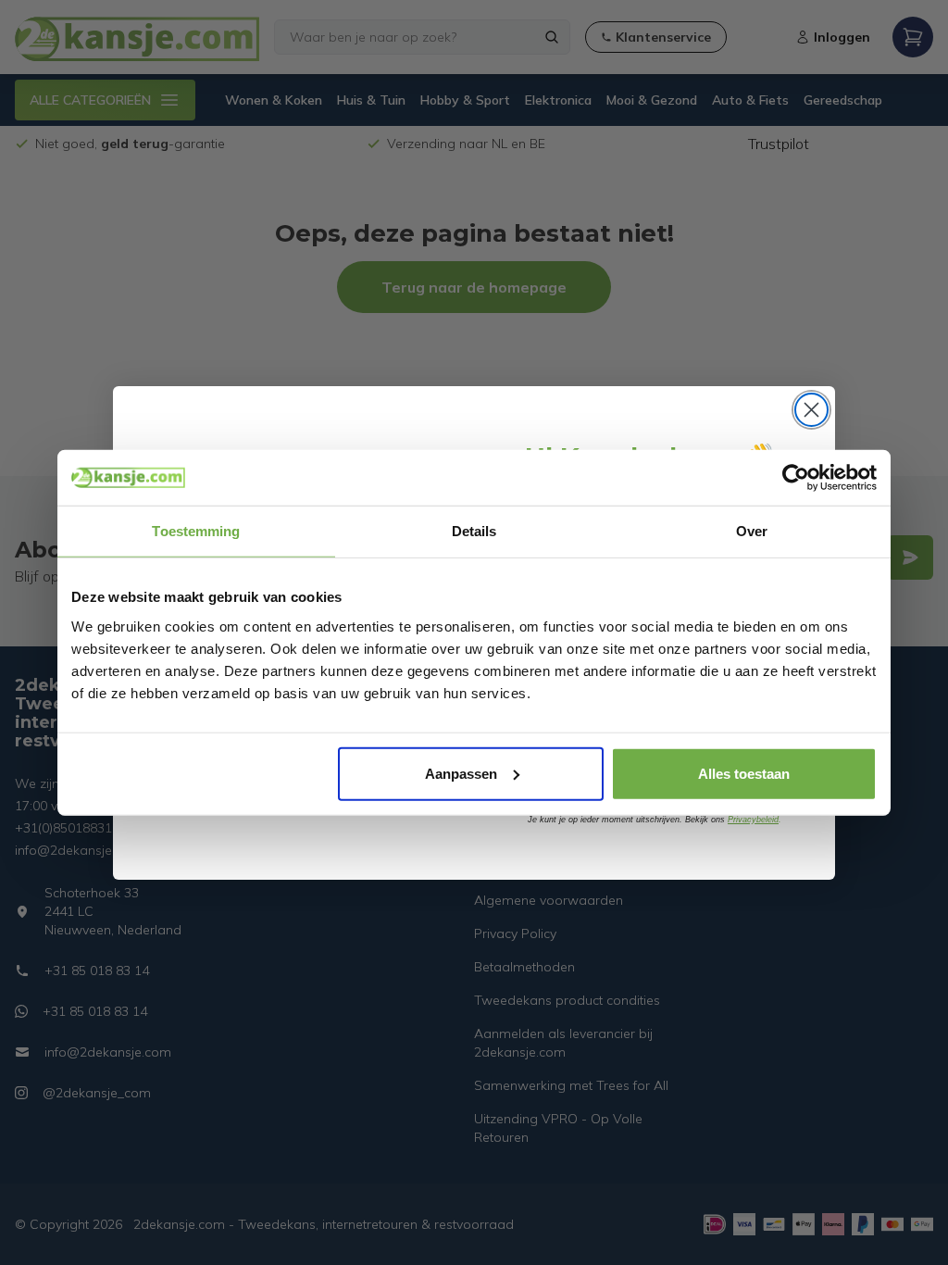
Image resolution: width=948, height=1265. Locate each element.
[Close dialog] (811, 410)
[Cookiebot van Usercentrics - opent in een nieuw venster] (796, 478)
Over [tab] (751, 531)
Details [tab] (474, 531)
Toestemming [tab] (196, 531)
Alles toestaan (744, 773)
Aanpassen (461, 773)
